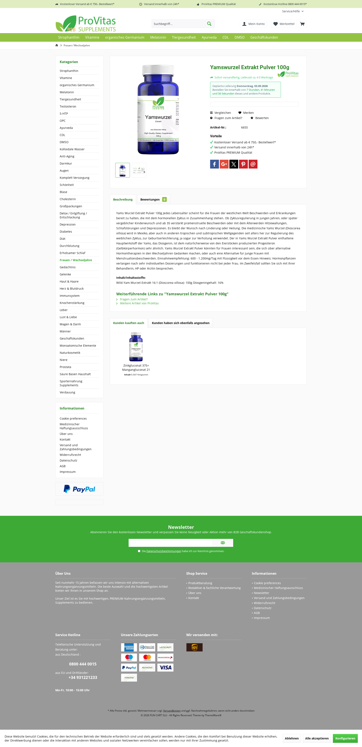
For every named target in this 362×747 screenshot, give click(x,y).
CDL (62, 135)
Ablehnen (292, 738)
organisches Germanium (77, 85)
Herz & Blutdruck (72, 288)
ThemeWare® (213, 715)
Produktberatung (200, 583)
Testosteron (68, 106)
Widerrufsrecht (70, 455)
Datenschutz (68, 460)
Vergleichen (222, 113)
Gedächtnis (68, 267)
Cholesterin (68, 199)
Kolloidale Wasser (72, 149)
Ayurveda (66, 128)
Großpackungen (71, 206)
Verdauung (67, 392)
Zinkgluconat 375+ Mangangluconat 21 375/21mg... (136, 367)
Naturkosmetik (70, 353)
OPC (63, 121)
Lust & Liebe (68, 317)
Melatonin (67, 92)
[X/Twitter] (233, 164)
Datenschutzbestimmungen (163, 551)
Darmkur (66, 163)
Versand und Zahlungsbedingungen (76, 447)
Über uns (66, 434)
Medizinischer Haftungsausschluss (74, 426)
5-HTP (64, 113)
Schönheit (67, 185)
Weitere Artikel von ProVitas (139, 303)
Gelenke (65, 274)
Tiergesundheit (70, 99)
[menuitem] (293, 11)
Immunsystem (70, 296)
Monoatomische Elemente (78, 346)
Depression (68, 224)
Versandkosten (172, 710)
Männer (65, 331)
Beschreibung (123, 199)
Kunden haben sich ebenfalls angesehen (180, 323)
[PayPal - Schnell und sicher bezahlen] (79, 489)
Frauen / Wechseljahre (76, 260)
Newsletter (261, 593)
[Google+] (224, 164)
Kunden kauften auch (128, 323)
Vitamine (66, 78)
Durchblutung (69, 246)
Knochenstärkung (72, 303)
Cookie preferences (73, 418)
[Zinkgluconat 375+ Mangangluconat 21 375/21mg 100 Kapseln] (136, 346)
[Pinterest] (243, 164)
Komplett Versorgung (74, 178)
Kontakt (65, 439)
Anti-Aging (67, 156)
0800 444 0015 (83, 664)
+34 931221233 (83, 677)
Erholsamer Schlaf (72, 253)
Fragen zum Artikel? (228, 118)
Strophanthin (69, 71)
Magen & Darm (70, 324)
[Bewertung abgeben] (243, 72)
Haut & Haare (69, 281)
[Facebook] (214, 164)
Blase (63, 192)
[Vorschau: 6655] (122, 170)
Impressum (68, 472)
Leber (64, 310)
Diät (62, 239)
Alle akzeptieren (317, 738)
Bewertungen (152, 199)
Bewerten (262, 118)
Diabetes (66, 231)
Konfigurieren (345, 738)
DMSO (64, 142)
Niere (63, 360)
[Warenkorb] (302, 23)
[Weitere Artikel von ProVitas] (288, 74)
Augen (64, 170)
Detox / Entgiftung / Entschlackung (73, 215)
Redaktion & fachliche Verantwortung (214, 588)
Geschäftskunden (72, 338)
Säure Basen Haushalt (75, 374)
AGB (63, 466)
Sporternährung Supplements (71, 383)
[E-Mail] (253, 164)
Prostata (65, 367)
